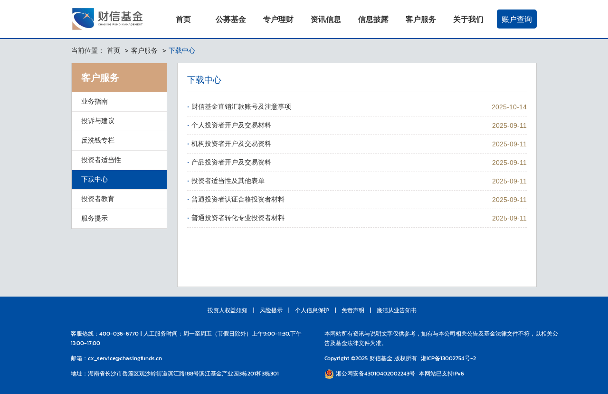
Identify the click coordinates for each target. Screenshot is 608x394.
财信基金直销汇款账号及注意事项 (241, 107)
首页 (183, 19)
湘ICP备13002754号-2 (448, 358)
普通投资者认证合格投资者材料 (238, 199)
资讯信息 (326, 19)
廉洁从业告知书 (397, 310)
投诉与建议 (97, 121)
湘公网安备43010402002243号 (374, 373)
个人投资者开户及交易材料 (231, 125)
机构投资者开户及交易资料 (231, 144)
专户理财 (278, 19)
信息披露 (373, 19)
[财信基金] (109, 19)
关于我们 (468, 19)
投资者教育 (97, 199)
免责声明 (353, 310)
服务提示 (94, 218)
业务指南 (94, 101)
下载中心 (94, 179)
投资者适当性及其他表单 (228, 181)
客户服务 (421, 19)
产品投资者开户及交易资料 (231, 162)
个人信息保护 (312, 310)
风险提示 (271, 310)
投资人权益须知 (227, 310)
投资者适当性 (101, 160)
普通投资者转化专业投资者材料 (238, 218)
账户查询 (517, 19)
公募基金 (231, 19)
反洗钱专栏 (97, 140)
